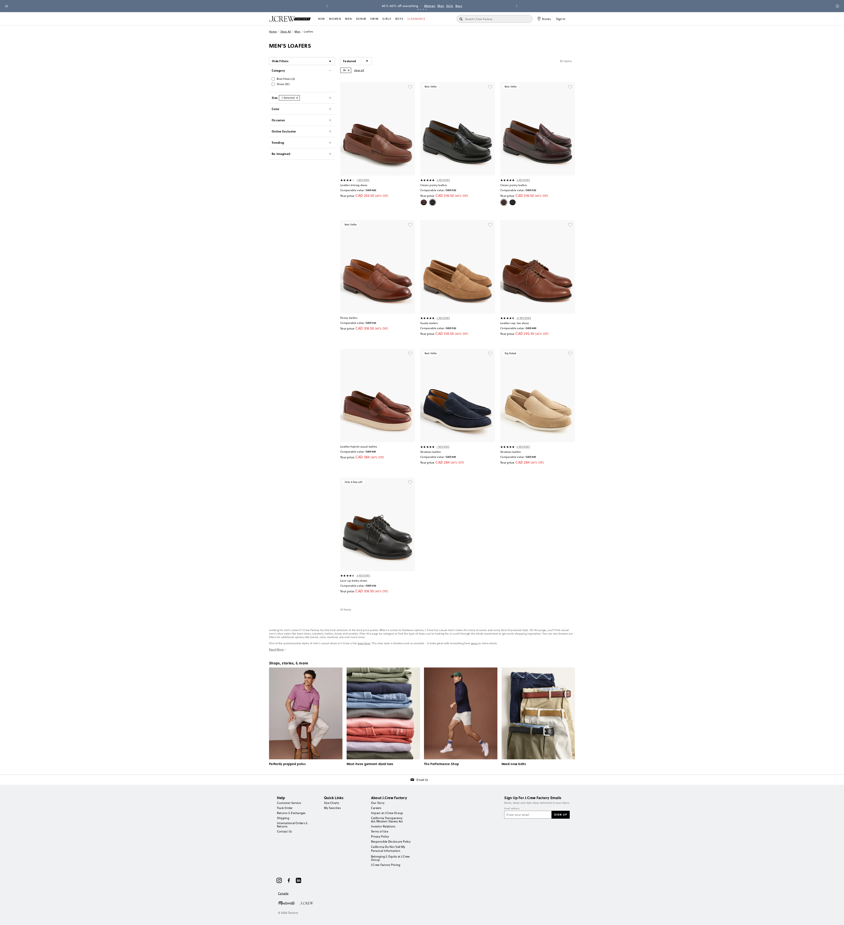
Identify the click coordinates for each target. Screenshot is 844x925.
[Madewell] (286, 902)
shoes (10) (283, 84)
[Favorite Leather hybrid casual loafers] (410, 354)
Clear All (359, 70)
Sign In (560, 19)
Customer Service (289, 803)
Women (429, 6)
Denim (361, 19)
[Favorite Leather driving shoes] (410, 87)
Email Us (422, 780)
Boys (458, 6)
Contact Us (284, 831)
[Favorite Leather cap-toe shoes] (570, 225)
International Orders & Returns (292, 824)
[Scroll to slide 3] (423, 9)
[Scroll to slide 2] (420, 9)
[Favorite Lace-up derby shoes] (410, 482)
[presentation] (347, 180)
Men (440, 6)
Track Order (285, 808)
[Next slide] (516, 6)
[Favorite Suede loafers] (490, 225)
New (321, 19)
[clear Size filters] (297, 97)
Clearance (416, 19)
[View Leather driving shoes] (377, 129)
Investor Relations (383, 826)
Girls (449, 6)
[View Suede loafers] (457, 267)
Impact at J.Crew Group (387, 813)
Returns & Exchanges (291, 813)
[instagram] (279, 880)
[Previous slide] (327, 6)
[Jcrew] (306, 902)
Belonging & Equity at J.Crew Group (390, 858)
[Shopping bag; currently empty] (573, 19)
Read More (276, 649)
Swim (374, 19)
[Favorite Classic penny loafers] (490, 87)
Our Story (377, 803)
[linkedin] (298, 880)
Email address (512, 808)
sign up (560, 814)
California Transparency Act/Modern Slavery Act (387, 819)
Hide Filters (280, 61)
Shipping (283, 818)
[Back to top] (836, 917)
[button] (356, 61)
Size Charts (331, 803)
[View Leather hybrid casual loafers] (377, 395)
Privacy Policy (380, 836)
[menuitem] (321, 18)
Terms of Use (379, 831)
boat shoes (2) (286, 79)
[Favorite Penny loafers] (410, 225)
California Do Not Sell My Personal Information (388, 849)
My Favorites (332, 808)
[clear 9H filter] (348, 70)
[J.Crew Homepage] (290, 19)
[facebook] (289, 880)
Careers (376, 808)
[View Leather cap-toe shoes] (537, 267)
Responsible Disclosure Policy (391, 841)
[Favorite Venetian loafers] (490, 354)
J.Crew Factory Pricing (385, 865)
